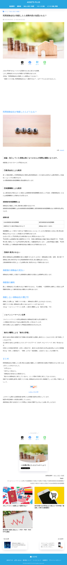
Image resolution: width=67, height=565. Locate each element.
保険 (35, 481)
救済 (37, 483)
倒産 (45, 481)
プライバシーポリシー (55, 560)
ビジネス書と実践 (52, 6)
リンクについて (37, 560)
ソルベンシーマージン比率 (16, 481)
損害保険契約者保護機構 (56, 481)
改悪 (32, 483)
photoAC (62, 150)
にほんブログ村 (33, 392)
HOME (34, 557)
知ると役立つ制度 (29, 6)
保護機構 (29, 481)
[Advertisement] (33, 93)
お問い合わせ (17, 560)
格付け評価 (44, 483)
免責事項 (45, 560)
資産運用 (12, 6)
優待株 (19, 6)
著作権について (27, 560)
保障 (40, 481)
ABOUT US (10, 560)
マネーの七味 (41, 6)
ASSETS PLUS (33, 2)
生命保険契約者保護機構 (57, 483)
